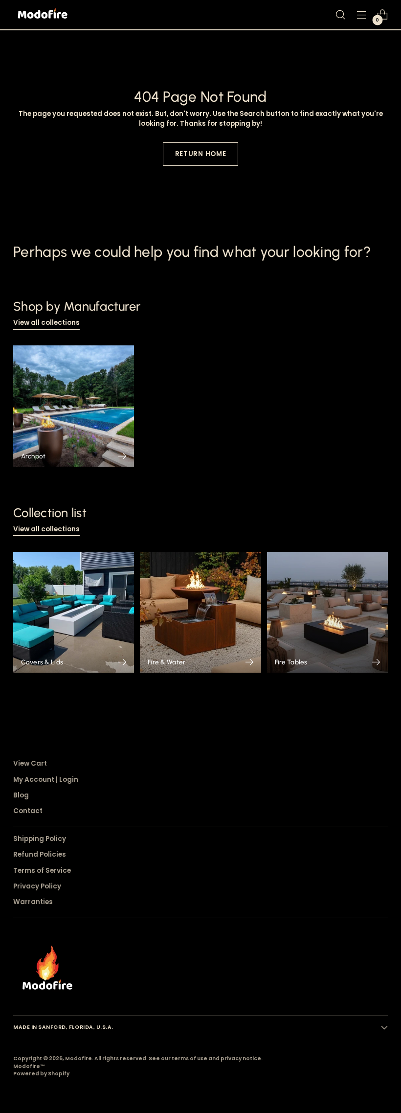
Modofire (78, 1058)
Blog (21, 795)
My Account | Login (45, 779)
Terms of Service (42, 870)
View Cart (30, 763)
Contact (28, 811)
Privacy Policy (37, 886)
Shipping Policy (39, 838)
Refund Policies (39, 854)
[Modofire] (42, 14)
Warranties (33, 902)
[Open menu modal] (362, 15)
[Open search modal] (341, 15)
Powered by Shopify (41, 1073)
